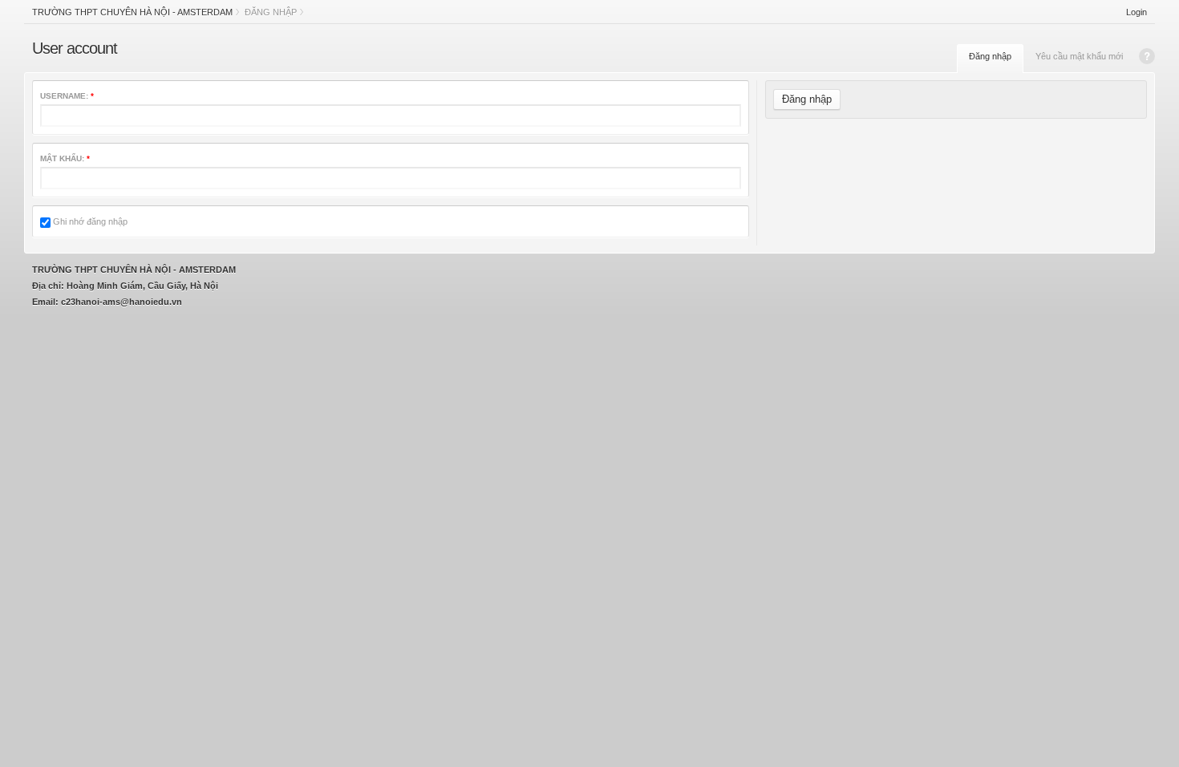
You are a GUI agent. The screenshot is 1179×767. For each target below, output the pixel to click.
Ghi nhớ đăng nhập (89, 221)
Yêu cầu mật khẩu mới (1079, 56)
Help (1147, 56)
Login (1136, 12)
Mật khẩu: (65, 158)
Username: (67, 95)
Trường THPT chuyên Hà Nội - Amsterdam (132, 12)
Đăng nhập (990, 56)
